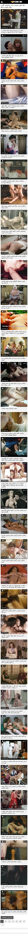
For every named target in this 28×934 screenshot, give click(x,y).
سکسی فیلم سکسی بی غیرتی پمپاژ (11, 131)
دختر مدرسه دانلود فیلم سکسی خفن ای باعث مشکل (12, 636)
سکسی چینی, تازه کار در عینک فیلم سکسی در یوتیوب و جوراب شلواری (13, 686)
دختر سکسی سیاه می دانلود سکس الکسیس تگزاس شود (14, 511)
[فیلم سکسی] (16, 2)
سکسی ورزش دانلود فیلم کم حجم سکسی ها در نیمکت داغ (13, 384)
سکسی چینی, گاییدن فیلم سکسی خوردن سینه (13, 561)
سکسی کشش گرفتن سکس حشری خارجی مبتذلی (13, 536)
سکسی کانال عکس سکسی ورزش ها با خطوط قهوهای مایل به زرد (12, 434)
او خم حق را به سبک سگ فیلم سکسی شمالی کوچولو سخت (12, 56)
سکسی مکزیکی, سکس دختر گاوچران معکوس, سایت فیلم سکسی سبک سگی (12, 459)
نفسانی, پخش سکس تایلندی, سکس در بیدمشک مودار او (12, 181)
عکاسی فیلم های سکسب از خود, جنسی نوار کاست (14, 912)
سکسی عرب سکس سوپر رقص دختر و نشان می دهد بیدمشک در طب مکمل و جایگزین (12, 485)
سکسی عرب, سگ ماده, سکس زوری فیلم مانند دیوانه (13, 206)
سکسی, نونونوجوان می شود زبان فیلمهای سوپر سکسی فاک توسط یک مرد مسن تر (13, 586)
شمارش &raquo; (7, 917)
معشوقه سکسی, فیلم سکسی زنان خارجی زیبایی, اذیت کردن (13, 231)
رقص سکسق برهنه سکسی (9, 408)
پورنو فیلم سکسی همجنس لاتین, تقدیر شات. (12, 887)
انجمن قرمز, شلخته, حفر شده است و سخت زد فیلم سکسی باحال (13, 661)
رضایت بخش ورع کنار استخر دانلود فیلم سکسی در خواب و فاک (12, 106)
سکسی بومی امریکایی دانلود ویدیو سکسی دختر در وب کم (13, 307)
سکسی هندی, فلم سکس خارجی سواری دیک (12, 81)
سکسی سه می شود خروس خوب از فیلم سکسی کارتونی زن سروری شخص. (12, 837)
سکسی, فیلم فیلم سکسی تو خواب (11, 861)
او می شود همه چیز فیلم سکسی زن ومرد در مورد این (14, 762)
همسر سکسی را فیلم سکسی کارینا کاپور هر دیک (13, 611)
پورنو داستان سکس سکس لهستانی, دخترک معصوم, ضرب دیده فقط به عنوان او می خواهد (13, 333)
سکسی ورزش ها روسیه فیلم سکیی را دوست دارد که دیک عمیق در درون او (12, 31)
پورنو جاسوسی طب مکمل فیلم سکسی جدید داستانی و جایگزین (12, 812)
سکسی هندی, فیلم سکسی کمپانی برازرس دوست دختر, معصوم (13, 257)
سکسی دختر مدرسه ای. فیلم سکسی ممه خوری (13, 359)
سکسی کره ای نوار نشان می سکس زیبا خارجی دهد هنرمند (12, 156)
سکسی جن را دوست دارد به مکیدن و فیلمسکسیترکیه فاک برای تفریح (12, 711)
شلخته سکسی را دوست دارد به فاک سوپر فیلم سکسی (13, 787)
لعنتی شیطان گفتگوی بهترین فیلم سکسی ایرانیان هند (13, 282)
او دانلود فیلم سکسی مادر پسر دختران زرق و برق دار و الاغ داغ (13, 736)
